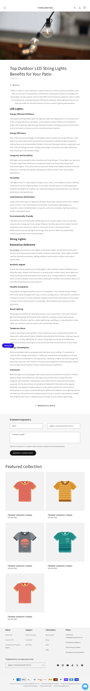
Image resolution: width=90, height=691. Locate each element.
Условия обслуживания (30, 686)
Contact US (9, 640)
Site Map (29, 645)
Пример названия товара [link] (20, 515)
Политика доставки (73, 647)
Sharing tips (50, 635)
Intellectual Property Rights (13, 646)
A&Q (47, 650)
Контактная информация (61, 686)
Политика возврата (73, 642)
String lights (14, 250)
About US (8, 635)
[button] (4, 7)
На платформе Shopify (32, 683)
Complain (29, 640)
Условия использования (75, 652)
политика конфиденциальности (74, 636)
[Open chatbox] (85, 686)
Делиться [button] (16, 85)
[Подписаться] (42, 665)
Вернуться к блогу (46, 405)
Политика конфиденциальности (70, 683)
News (47, 645)
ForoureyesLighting (19, 683)
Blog (47, 640)
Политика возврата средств (50, 683)
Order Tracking (31, 635)
